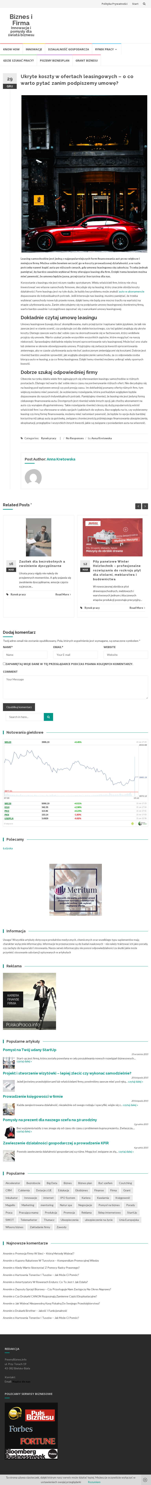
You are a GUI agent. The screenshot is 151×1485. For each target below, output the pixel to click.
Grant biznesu (87, 60)
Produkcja (51, 1212)
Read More (62, 594)
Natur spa (66, 1205)
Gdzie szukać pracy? (18, 60)
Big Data (52, 1183)
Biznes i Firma (21, 20)
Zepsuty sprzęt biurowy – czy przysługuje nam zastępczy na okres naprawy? (63, 1289)
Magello (10, 1205)
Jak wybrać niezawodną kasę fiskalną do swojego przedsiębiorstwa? (57, 1303)
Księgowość (122, 1197)
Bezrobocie (33, 1183)
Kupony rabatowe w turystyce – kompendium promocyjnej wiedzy (57, 1260)
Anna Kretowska (101, 438)
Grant (127, 1190)
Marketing (28, 1205)
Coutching (125, 1183)
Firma (113, 1190)
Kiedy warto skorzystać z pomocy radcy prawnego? (47, 1267)
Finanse (99, 1190)
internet (48, 1197)
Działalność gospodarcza (68, 49)
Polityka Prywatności (115, 4)
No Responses (75, 438)
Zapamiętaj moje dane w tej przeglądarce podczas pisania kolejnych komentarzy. (69, 664)
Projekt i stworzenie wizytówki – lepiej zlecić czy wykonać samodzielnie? (67, 1073)
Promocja (69, 1212)
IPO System (67, 1197)
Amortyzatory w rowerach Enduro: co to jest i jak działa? (51, 1282)
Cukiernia (24, 1190)
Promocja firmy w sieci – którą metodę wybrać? (44, 1253)
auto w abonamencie (131, 291)
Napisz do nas (21, 1381)
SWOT (10, 1219)
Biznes (68, 1183)
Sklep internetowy (109, 1212)
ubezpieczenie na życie (99, 1219)
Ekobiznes (82, 1190)
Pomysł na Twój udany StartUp (29, 1050)
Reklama (86, 1212)
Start (135, 4)
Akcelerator (13, 1183)
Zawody (61, 1227)
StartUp (132, 1212)
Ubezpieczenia (69, 1219)
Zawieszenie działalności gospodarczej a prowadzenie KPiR (56, 1143)
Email (58, 647)
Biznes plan (85, 1183)
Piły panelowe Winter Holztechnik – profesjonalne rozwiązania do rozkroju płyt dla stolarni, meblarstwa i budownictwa (117, 570)
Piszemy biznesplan (54, 60)
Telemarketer (28, 1219)
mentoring (47, 1205)
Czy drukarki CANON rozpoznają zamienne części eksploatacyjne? (56, 1296)
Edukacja (63, 1190)
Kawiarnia (103, 1197)
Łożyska (8, 848)
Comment (10, 671)
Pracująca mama (28, 1212)
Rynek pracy (104, 49)
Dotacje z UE (44, 1190)
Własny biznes (14, 1227)
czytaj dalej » (24, 1061)
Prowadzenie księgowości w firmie (33, 1096)
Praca (9, 1212)
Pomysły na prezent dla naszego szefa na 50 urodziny (50, 1120)
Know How (11, 49)
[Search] (48, 717)
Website (110, 647)
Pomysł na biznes (109, 1205)
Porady (130, 1205)
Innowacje (34, 49)
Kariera (86, 1197)
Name (8, 647)
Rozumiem (94, 1482)
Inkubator (12, 1197)
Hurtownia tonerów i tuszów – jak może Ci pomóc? (47, 1275)
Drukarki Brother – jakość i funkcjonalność (41, 1310)
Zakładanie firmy (40, 1227)
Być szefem (105, 1183)
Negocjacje (85, 1205)
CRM (9, 1190)
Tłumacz (49, 1219)
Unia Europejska (129, 1219)
